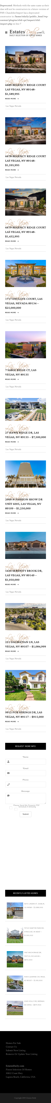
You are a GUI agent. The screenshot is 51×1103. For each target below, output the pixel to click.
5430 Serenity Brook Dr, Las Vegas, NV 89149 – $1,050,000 (23, 575)
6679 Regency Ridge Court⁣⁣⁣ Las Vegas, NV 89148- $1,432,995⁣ (25, 232)
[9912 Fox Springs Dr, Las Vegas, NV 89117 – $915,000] (25, 685)
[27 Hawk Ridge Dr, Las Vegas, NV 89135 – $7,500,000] (25, 409)
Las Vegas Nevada (17, 80)
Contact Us (11, 1046)
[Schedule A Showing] (26, 808)
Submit (26, 814)
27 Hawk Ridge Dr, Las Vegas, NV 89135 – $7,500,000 (25, 435)
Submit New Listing (15, 1050)
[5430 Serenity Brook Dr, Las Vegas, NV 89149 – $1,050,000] (25, 545)
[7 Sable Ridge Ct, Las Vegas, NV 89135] (25, 344)
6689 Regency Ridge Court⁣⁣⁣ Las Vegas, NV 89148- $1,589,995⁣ (25, 89)
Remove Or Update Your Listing (21, 1054)
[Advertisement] (25, 855)
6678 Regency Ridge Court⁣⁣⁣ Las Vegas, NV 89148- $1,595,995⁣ (25, 160)
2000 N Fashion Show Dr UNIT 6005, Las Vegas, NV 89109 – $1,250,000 (24, 504)
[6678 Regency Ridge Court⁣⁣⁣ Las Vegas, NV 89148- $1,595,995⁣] (25, 130)
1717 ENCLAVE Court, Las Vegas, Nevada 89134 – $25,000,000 (23, 303)
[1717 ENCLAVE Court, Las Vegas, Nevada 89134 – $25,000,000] (25, 273)
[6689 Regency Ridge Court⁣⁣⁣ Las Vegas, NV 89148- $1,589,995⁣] (25, 59)
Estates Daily (31, 1098)
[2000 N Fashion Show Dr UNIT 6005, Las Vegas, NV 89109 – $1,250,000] (25, 473)
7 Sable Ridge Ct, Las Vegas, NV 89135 (20, 372)
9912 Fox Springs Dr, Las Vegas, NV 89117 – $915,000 (24, 714)
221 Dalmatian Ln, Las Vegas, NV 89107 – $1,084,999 (25, 644)
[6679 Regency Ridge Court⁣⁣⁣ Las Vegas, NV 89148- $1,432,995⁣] (25, 201)
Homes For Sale (13, 1043)
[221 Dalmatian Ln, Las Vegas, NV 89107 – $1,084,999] (25, 616)
